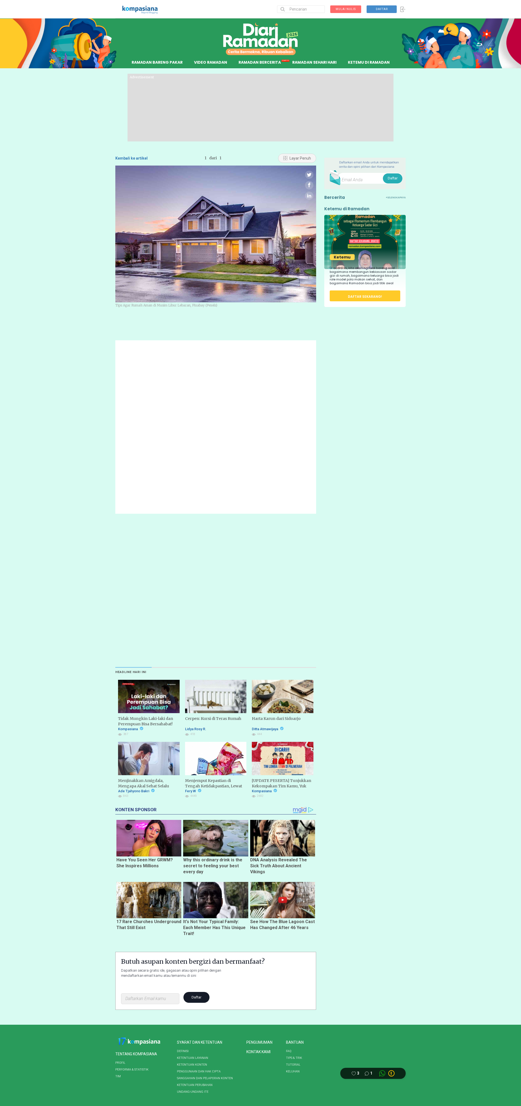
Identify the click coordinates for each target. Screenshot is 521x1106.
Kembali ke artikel (131, 158)
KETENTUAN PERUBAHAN (194, 1085)
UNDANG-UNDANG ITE (192, 1092)
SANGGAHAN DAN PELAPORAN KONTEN (205, 1078)
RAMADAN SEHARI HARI (314, 62)
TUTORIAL (293, 1064)
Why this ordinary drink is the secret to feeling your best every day (212, 865)
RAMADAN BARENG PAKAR (157, 62)
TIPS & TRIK (294, 1058)
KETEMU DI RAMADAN (369, 62)
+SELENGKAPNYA (396, 197)
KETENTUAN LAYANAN (192, 1058)
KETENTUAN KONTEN (192, 1064)
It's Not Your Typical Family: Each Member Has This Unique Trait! (214, 927)
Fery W (191, 791)
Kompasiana (128, 729)
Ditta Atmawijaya (265, 729)
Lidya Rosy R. (195, 729)
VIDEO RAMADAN (210, 62)
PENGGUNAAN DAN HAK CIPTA (199, 1071)
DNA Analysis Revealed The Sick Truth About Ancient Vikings (278, 865)
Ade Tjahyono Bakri (134, 791)
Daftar (196, 997)
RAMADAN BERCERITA (260, 62)
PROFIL (120, 1063)
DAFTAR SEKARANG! (365, 296)
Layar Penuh (300, 158)
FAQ (288, 1051)
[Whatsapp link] (382, 1073)
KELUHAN (293, 1071)
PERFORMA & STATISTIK (131, 1069)
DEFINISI (183, 1051)
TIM (118, 1076)
